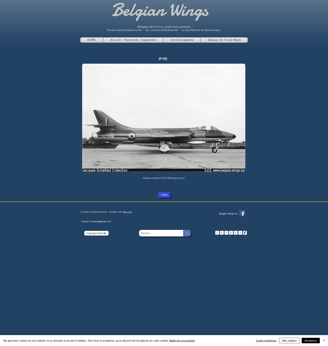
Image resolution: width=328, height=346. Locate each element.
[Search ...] (187, 233)
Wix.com (127, 211)
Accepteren (311, 340)
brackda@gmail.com (100, 221)
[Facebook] (242, 213)
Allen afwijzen (289, 340)
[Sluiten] (324, 340)
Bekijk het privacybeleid (182, 340)
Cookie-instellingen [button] (266, 340)
